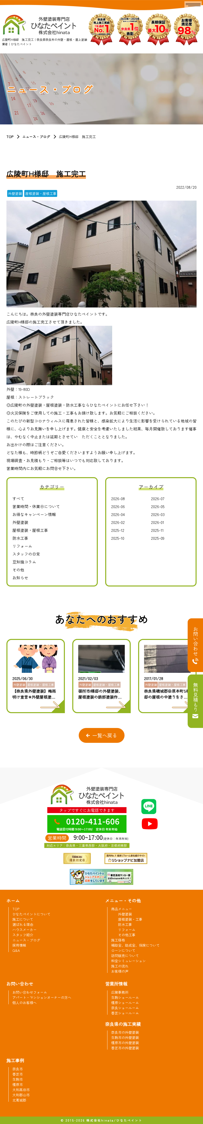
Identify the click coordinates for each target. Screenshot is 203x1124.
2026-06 (118, 506)
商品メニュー (121, 909)
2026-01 (157, 522)
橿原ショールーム (125, 1002)
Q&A (16, 950)
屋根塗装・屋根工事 (30, 530)
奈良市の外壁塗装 (125, 1032)
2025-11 (157, 530)
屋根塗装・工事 (130, 919)
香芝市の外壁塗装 (125, 1048)
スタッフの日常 (26, 554)
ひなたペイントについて (31, 914)
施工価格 (118, 940)
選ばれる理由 (22, 924)
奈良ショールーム (125, 1007)
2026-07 (157, 498)
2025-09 (157, 538)
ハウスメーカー (24, 929)
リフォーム (22, 546)
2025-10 (117, 538)
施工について (22, 919)
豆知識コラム (24, 562)
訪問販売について (125, 955)
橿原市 (17, 1084)
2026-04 (118, 514)
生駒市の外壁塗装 (125, 1037)
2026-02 (118, 522)
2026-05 (158, 506)
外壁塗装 (20, 522)
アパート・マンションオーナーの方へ (41, 997)
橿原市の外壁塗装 (125, 1042)
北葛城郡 (19, 1100)
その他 (18, 570)
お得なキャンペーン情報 (34, 514)
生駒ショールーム (125, 997)
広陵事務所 (119, 992)
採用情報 (19, 945)
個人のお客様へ (24, 1002)
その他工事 (126, 935)
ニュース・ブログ (36, 136)
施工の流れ (119, 966)
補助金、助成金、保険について (135, 945)
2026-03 (158, 514)
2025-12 (117, 530)
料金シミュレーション (128, 960)
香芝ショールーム (125, 1013)
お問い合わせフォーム (29, 992)
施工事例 (15, 1060)
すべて (18, 498)
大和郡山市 (21, 1095)
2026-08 (118, 498)
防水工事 (20, 538)
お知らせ (20, 578)
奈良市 (17, 1069)
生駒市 (17, 1079)
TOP (9, 136)
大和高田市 (21, 1089)
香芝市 (17, 1074)
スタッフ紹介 (22, 935)
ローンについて (123, 950)
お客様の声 (119, 971)
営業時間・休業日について (36, 506)
